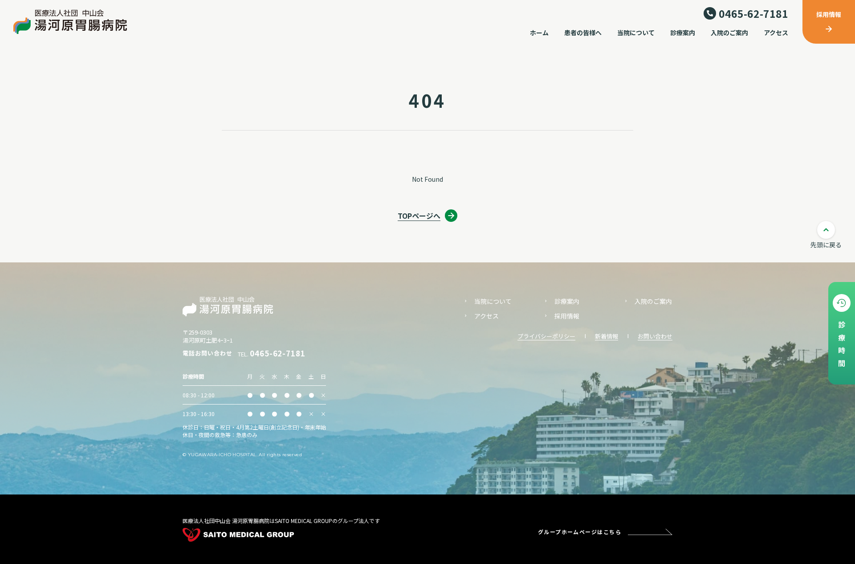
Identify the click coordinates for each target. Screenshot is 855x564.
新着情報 (606, 336)
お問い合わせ (655, 336)
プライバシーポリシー (546, 336)
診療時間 (841, 346)
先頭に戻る (826, 244)
